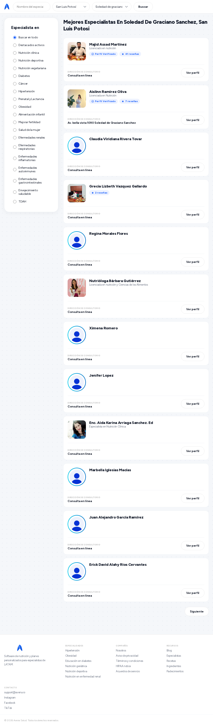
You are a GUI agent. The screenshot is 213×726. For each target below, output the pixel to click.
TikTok (8, 708)
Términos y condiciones (129, 660)
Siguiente (197, 611)
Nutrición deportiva (76, 671)
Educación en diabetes (78, 660)
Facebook (9, 702)
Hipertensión (72, 650)
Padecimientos (175, 671)
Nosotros (121, 650)
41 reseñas (132, 53)
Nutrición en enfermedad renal (83, 676)
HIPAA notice (123, 666)
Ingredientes (174, 666)
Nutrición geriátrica (76, 666)
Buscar (143, 7)
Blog (169, 650)
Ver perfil (192, 73)
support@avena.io (14, 692)
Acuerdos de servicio (128, 671)
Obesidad (71, 655)
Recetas (171, 660)
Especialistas (174, 655)
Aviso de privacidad (127, 655)
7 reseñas (131, 101)
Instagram (10, 697)
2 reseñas (101, 192)
